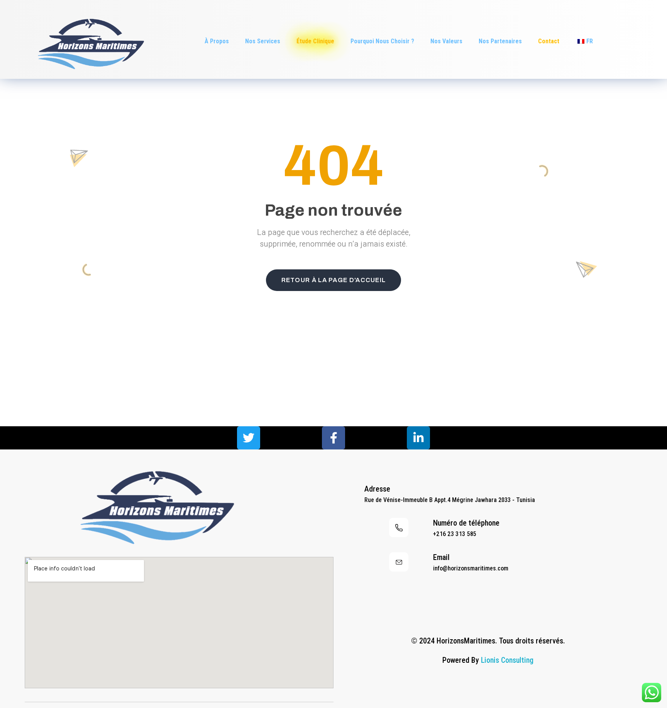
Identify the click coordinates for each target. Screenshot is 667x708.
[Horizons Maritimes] (89, 40)
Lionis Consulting (507, 660)
